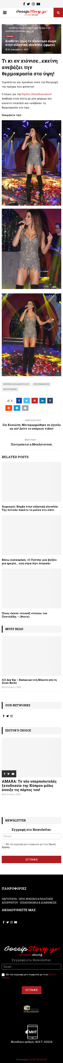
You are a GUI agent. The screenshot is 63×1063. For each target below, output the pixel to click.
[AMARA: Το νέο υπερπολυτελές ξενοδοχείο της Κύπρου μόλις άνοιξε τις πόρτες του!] (31, 758)
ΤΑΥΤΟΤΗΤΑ (9, 899)
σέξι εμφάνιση (41, 384)
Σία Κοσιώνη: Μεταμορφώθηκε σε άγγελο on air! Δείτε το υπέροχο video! (31, 426)
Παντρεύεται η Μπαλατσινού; (31, 444)
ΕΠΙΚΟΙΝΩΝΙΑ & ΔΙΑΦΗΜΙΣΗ (38, 902)
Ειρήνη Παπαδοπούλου (36, 94)
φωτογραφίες (10, 389)
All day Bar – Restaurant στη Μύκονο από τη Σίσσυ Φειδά (29, 681)
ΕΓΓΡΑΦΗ (32, 859)
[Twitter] (28, 4)
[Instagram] (33, 4)
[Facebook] (24, 4)
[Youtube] (38, 4)
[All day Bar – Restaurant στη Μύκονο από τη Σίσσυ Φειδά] (31, 656)
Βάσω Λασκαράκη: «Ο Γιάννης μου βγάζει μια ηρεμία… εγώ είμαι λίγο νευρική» (29, 561)
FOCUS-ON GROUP (37, 1059)
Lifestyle (9, 36)
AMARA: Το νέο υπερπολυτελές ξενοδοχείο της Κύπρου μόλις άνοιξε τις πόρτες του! (29, 785)
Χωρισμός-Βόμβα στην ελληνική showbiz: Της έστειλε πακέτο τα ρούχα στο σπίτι (30, 508)
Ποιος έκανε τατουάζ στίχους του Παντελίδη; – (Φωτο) (24, 614)
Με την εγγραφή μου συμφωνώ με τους (29, 846)
